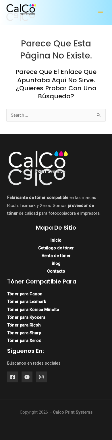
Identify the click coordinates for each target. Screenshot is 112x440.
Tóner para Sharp (24, 332)
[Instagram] (41, 376)
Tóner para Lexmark (26, 301)
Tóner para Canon (25, 293)
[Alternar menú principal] (100, 12)
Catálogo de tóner (56, 248)
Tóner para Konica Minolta (33, 309)
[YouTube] (27, 376)
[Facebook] (12, 376)
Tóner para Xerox (24, 340)
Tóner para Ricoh (24, 325)
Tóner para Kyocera (26, 317)
